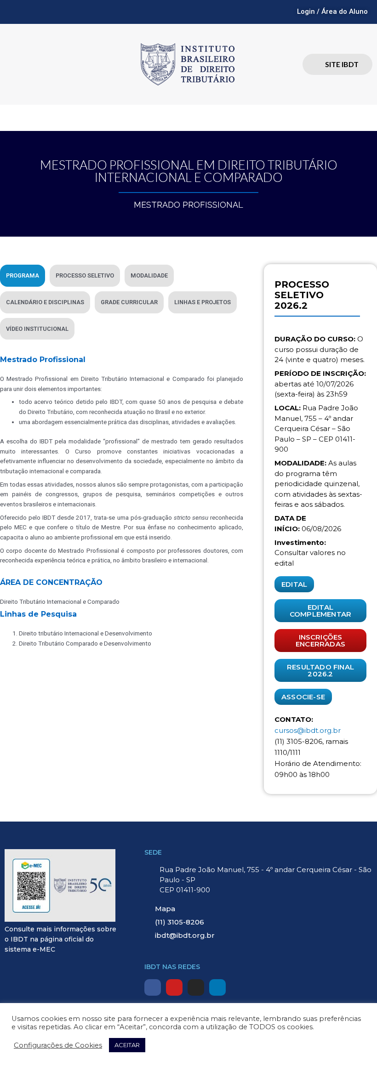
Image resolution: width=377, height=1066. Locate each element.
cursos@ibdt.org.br (307, 730)
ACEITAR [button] (127, 1045)
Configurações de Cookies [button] (58, 1045)
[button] (188, 117)
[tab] (22, 276)
